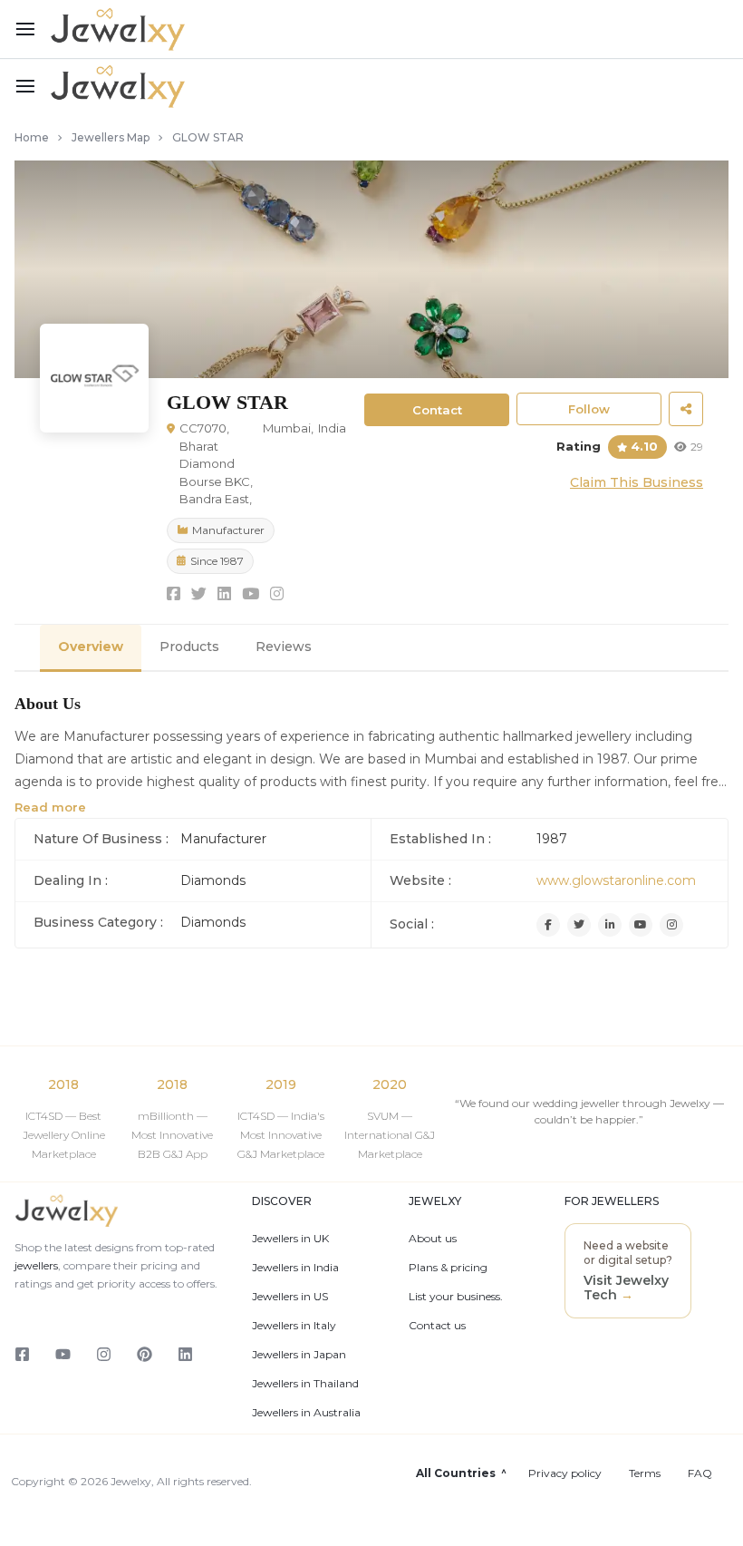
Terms (645, 1473)
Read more (50, 807)
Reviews (284, 646)
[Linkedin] (610, 925)
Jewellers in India (295, 1267)
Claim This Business (636, 482)
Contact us (437, 1325)
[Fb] (548, 925)
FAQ (700, 1473)
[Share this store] (686, 409)
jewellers (36, 1265)
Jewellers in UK (290, 1238)
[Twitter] (579, 925)
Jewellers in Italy (294, 1325)
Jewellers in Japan (299, 1354)
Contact (437, 410)
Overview (90, 646)
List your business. (456, 1296)
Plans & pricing (448, 1267)
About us (433, 1238)
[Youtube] (640, 925)
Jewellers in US (290, 1296)
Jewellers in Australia (306, 1412)
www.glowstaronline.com (616, 880)
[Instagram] (671, 925)
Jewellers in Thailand (305, 1383)
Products (189, 646)
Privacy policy (565, 1473)
